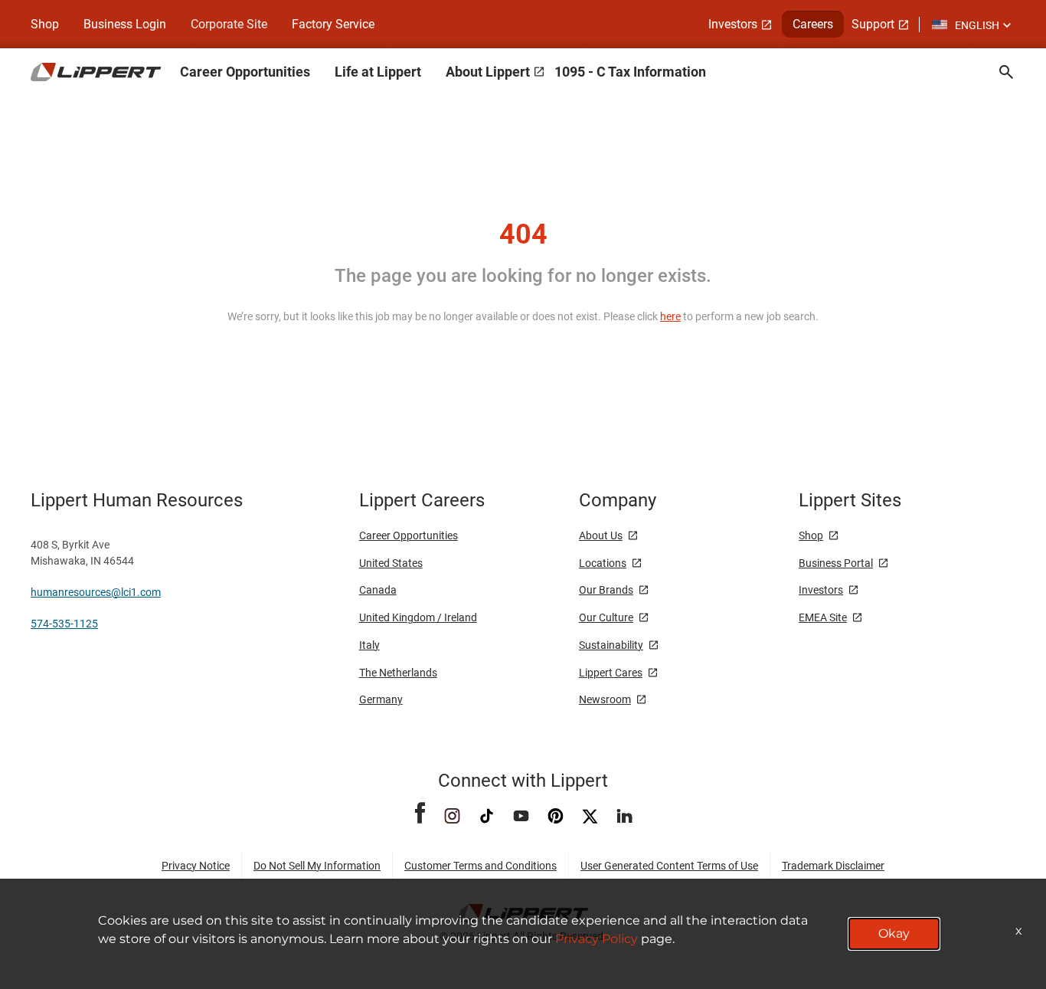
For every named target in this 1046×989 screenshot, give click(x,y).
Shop (45, 24)
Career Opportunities (245, 72)
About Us (601, 535)
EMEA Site (823, 617)
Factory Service (333, 24)
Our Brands (606, 590)
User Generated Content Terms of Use (669, 866)
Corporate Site (229, 24)
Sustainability (611, 645)
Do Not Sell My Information (317, 866)
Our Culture (606, 617)
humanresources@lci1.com (96, 592)
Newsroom (605, 699)
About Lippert (488, 72)
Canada (378, 590)
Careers (813, 24)
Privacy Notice (196, 866)
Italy (369, 645)
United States (391, 563)
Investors (732, 24)
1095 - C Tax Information (630, 72)
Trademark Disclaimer (833, 866)
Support (873, 24)
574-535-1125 (64, 623)
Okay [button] (894, 933)
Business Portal (836, 563)
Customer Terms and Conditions (480, 866)
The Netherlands (398, 672)
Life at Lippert (378, 72)
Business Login (124, 24)
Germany (381, 699)
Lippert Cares (610, 672)
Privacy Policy (596, 939)
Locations (602, 563)
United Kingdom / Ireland (418, 617)
